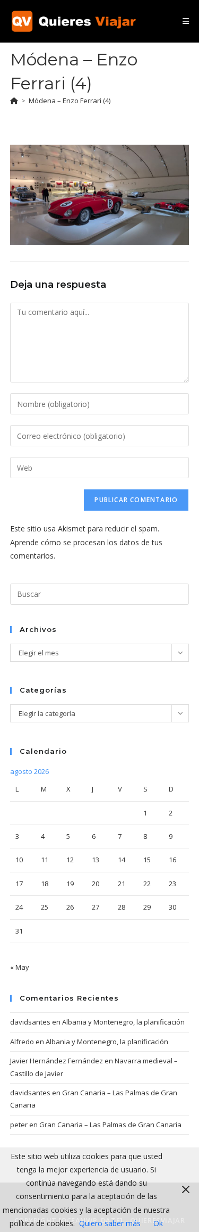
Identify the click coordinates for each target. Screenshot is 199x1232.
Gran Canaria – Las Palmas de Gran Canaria (110, 1124)
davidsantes (30, 1022)
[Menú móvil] (186, 21)
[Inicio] (14, 100)
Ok (158, 1223)
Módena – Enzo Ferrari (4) (69, 100)
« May (19, 967)
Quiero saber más (110, 1223)
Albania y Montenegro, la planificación (123, 1022)
